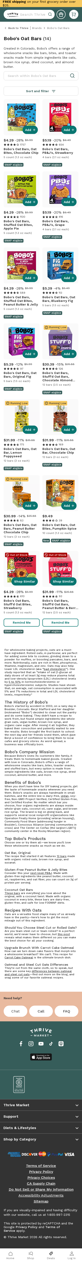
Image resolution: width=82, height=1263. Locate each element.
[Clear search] (50, 14)
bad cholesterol (55, 669)
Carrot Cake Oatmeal (19, 957)
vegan (65, 796)
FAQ (66, 1011)
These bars (12, 893)
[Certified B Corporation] (24, 1085)
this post (64, 934)
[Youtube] (41, 1044)
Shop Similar (24, 581)
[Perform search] (12, 14)
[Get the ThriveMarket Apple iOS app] (41, 1057)
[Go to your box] (73, 14)
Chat (15, 1011)
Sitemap (41, 1201)
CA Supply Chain (41, 1183)
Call (41, 1011)
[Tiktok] (51, 1044)
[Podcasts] (61, 1044)
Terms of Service (41, 1166)
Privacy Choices (41, 1177)
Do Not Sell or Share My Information (41, 1189)
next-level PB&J (41, 873)
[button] (73, 14)
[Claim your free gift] (61, 14)
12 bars (62, 856)
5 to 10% (15, 681)
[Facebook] (21, 1044)
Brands (37, 28)
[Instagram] (31, 1044)
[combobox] (29, 14)
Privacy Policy (41, 1172)
